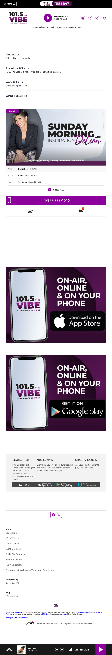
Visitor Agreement (85, 612)
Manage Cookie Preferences (17, 618)
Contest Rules (12, 543)
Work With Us (14, 82)
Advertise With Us (17, 68)
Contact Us (13, 54)
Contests (61, 27)
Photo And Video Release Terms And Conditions (30, 570)
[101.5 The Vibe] (56, 4)
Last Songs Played (38, 27)
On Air (51, 27)
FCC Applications (14, 565)
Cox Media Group (18, 612)
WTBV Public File (14, 559)
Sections (8, 4)
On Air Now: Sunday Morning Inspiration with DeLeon (56, 160)
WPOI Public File (16, 95)
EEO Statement (13, 549)
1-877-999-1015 (57, 200)
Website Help (12, 596)
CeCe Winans (60, 19)
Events (71, 27)
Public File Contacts (15, 554)
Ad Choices (45, 614)
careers (63, 614)
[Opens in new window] (56, 305)
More (79, 27)
